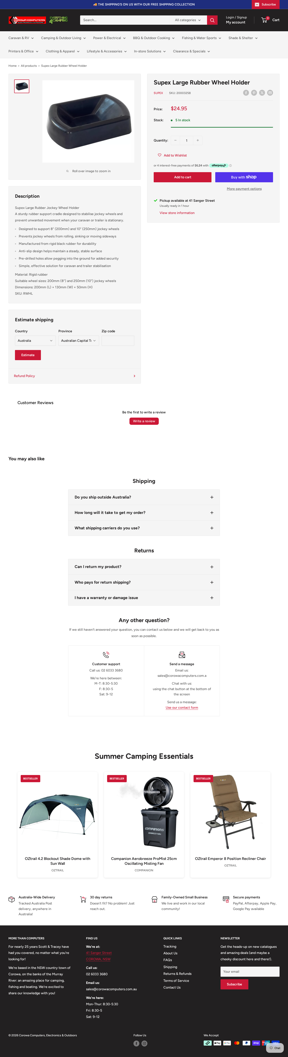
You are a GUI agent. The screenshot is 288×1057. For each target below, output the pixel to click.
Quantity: (161, 140)
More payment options (244, 189)
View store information (177, 213)
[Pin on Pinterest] (254, 92)
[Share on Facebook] (246, 92)
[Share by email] (270, 92)
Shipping (170, 967)
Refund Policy (24, 376)
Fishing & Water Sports (199, 38)
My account (235, 22)
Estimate (28, 355)
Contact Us (171, 987)
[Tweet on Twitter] (262, 92)
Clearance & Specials (189, 51)
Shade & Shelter (241, 38)
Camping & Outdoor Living (61, 38)
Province (65, 331)
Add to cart (182, 177)
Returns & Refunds (177, 974)
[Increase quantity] (197, 140)
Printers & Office (21, 51)
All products (29, 66)
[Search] (212, 20)
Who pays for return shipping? (103, 582)
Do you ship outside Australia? (103, 497)
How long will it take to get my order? (110, 512)
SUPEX (158, 93)
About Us (170, 953)
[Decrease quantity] (175, 140)
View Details (57, 819)
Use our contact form (182, 708)
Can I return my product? (98, 566)
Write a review (144, 421)
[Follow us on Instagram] (144, 1043)
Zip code (108, 331)
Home (12, 66)
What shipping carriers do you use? (107, 528)
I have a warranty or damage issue (106, 597)
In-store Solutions (147, 51)
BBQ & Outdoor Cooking (151, 38)
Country (21, 331)
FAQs (167, 960)
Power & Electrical (107, 38)
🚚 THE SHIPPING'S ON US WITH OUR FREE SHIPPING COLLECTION (144, 4)
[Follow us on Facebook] (136, 1043)
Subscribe (269, 4)
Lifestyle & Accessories (104, 51)
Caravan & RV (18, 38)
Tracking (169, 946)
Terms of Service (176, 981)
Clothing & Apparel (60, 51)
